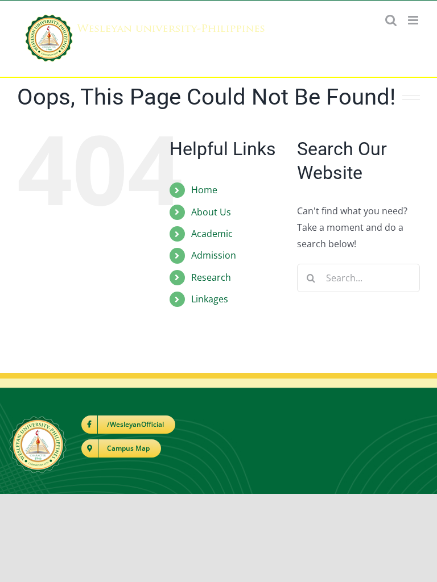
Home (204, 190)
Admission (213, 255)
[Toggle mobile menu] (414, 20)
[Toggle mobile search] (391, 20)
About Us (211, 212)
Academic (212, 233)
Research (211, 277)
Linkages (209, 299)
